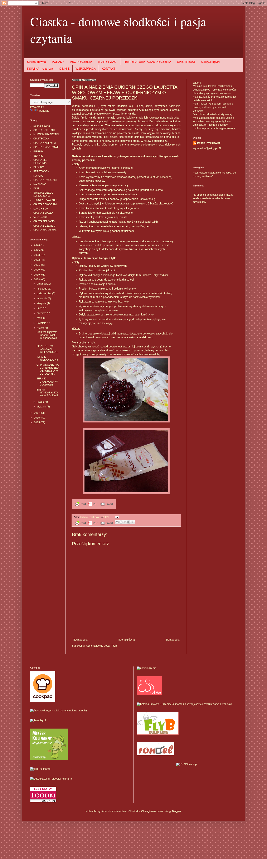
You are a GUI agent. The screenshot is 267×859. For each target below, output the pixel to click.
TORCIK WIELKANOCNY (47, 358)
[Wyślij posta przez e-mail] (116, 517)
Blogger (176, 811)
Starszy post (172, 639)
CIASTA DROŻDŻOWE (46, 147)
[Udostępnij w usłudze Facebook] (129, 522)
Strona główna (36, 61)
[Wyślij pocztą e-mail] (117, 522)
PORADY (58, 61)
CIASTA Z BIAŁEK (43, 212)
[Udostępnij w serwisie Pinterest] (133, 522)
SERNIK (38, 155)
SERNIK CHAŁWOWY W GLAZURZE (47, 381)
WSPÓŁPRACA (86, 68)
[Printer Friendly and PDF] (94, 507)
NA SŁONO (39, 184)
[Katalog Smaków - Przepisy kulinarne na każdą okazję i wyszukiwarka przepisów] (184, 704)
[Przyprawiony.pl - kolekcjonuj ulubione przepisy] (58, 710)
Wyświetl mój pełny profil (207, 148)
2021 (37, 264)
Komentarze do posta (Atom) (102, 645)
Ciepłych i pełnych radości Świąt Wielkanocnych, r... (47, 336)
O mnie (230, 117)
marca (41, 327)
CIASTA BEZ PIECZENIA (40, 161)
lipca (40, 308)
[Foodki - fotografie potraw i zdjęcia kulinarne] (43, 801)
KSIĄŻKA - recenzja (40, 68)
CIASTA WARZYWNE (45, 229)
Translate (44, 110)
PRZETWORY (41, 171)
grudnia (41, 283)
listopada (42, 288)
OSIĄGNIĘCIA (210, 61)
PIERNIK (38, 151)
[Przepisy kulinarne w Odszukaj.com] (51, 778)
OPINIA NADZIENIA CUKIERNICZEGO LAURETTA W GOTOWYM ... (48, 369)
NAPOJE (38, 175)
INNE (36, 188)
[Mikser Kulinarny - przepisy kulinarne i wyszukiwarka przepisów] (49, 759)
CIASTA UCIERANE (44, 130)
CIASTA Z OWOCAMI (45, 180)
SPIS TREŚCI (186, 61)
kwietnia (42, 323)
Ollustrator (134, 811)
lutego (41, 401)
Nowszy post (80, 639)
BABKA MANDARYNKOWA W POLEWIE (47, 392)
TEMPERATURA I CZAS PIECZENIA (147, 61)
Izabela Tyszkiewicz (208, 143)
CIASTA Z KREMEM (44, 143)
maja (40, 318)
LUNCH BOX (40, 208)
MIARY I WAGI (107, 61)
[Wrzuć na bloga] (121, 522)
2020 (37, 269)
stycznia (42, 406)
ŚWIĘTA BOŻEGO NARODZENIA (43, 194)
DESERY (38, 167)
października (44, 293)
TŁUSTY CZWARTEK (45, 200)
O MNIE (64, 68)
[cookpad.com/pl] (42, 700)
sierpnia (42, 303)
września (42, 298)
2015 (37, 422)
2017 (37, 412)
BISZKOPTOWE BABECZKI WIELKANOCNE (47, 349)
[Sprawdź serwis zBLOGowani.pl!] (186, 764)
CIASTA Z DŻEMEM (44, 225)
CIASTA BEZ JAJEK (44, 221)
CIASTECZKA (41, 138)
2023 (37, 255)
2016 (37, 417)
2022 (37, 259)
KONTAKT (108, 68)
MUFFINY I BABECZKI (46, 134)
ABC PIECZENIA (81, 61)
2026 (37, 245)
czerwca (42, 313)
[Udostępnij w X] (125, 522)
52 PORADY (40, 217)
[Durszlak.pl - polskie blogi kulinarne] (40, 768)
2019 (37, 274)
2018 (37, 279)
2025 (37, 250)
